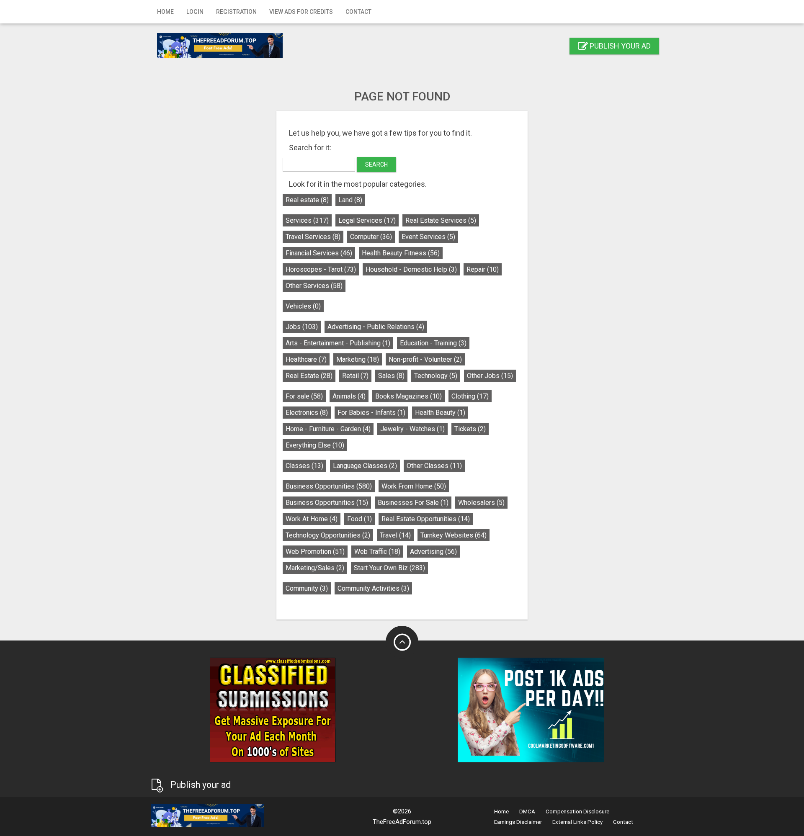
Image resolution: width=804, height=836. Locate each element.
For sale (304, 396)
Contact (358, 11)
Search (376, 164)
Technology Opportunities (328, 535)
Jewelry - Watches (412, 429)
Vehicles (303, 306)
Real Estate (309, 376)
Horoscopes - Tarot (321, 269)
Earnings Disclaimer (518, 822)
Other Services (314, 286)
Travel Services (313, 237)
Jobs (302, 327)
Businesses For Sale (413, 503)
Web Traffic (377, 552)
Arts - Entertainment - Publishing (338, 343)
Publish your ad (619, 45)
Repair (482, 269)
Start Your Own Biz (389, 568)
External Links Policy (577, 822)
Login (195, 11)
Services (307, 220)
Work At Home (312, 519)
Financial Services (319, 253)
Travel (395, 535)
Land (350, 200)
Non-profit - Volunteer (425, 359)
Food (359, 519)
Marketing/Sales (315, 568)
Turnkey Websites (453, 535)
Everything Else (315, 445)
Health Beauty (440, 413)
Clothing (470, 396)
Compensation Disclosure (577, 811)
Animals (349, 396)
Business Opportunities (329, 486)
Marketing (357, 359)
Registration (236, 11)
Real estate (307, 200)
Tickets (470, 429)
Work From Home (413, 486)
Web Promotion (315, 552)
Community (307, 588)
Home (165, 11)
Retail (355, 376)
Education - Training (433, 343)
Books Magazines (408, 396)
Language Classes (365, 466)
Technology (435, 376)
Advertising (433, 552)
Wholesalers (481, 503)
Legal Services (367, 220)
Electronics (307, 413)
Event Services (428, 237)
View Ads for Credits (301, 11)
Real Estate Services (440, 220)
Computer (371, 237)
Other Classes (434, 466)
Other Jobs (490, 376)
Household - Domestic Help (411, 269)
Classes (304, 466)
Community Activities (373, 588)
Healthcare (306, 359)
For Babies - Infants (371, 413)
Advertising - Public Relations (375, 327)
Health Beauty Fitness (401, 253)
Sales (391, 376)
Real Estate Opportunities (425, 519)
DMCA (527, 811)
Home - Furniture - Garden (328, 429)
